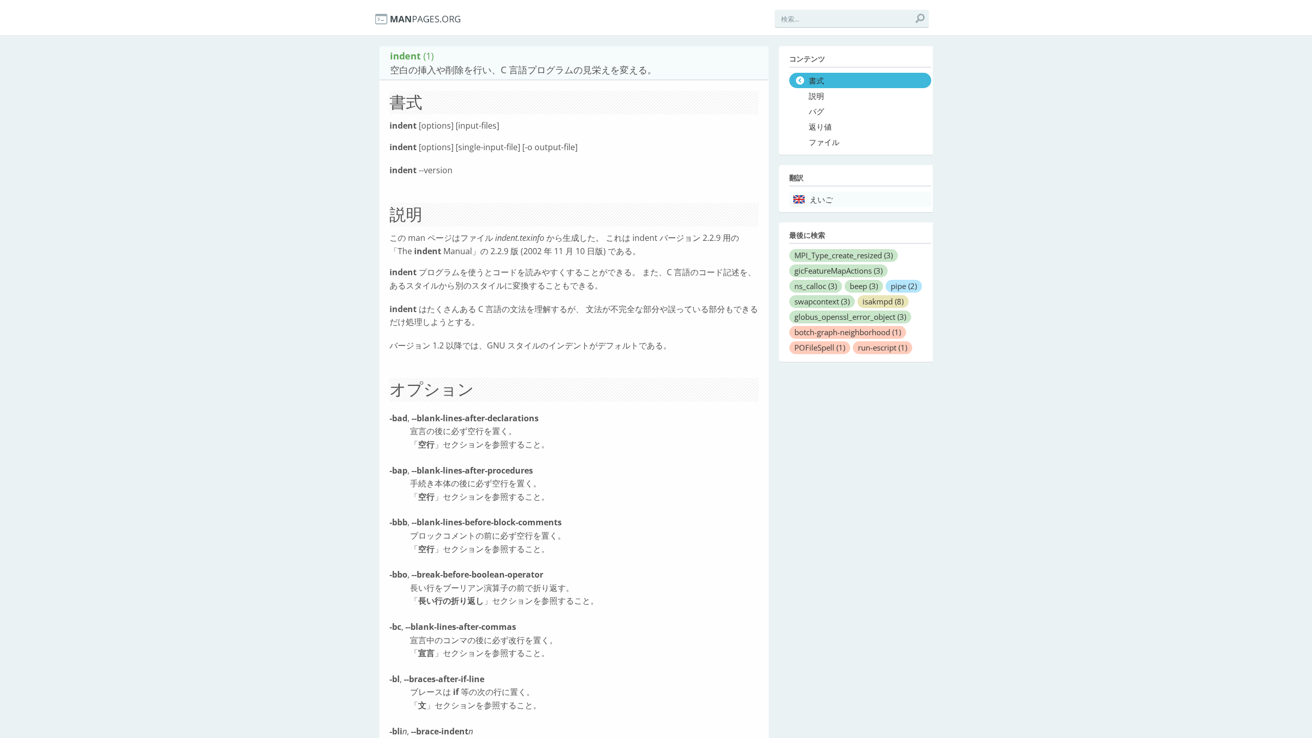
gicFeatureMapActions (838, 270)
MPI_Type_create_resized (843, 255)
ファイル (824, 142)
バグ (816, 111)
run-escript (882, 347)
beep (864, 286)
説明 (816, 96)
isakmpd (883, 301)
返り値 (820, 127)
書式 (816, 81)
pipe (904, 286)
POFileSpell (819, 347)
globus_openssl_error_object (850, 317)
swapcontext (822, 301)
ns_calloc (815, 286)
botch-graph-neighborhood (847, 332)
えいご (821, 199)
